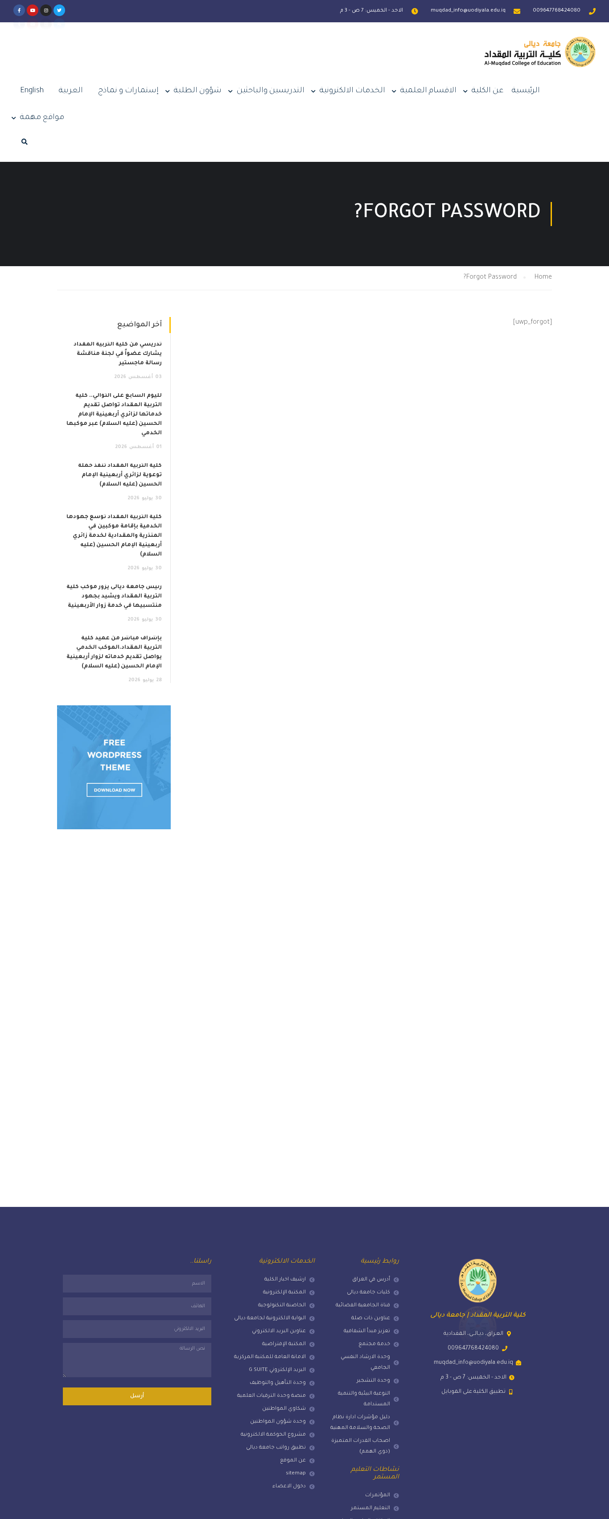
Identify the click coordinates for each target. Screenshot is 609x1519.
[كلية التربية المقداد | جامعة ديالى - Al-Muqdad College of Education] (540, 59)
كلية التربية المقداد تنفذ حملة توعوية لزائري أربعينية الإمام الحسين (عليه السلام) (120, 475)
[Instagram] (46, 10)
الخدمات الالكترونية (352, 91)
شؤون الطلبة (198, 91)
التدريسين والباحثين (270, 91)
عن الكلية (487, 91)
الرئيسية (526, 91)
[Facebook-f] (19, 10)
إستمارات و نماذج (128, 91)
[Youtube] (32, 10)
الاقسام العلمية (428, 91)
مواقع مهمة (42, 118)
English (32, 91)
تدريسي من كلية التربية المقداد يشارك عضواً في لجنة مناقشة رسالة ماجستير (118, 354)
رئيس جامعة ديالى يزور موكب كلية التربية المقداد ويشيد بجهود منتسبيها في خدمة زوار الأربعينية (114, 596)
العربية (71, 91)
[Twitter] (59, 10)
